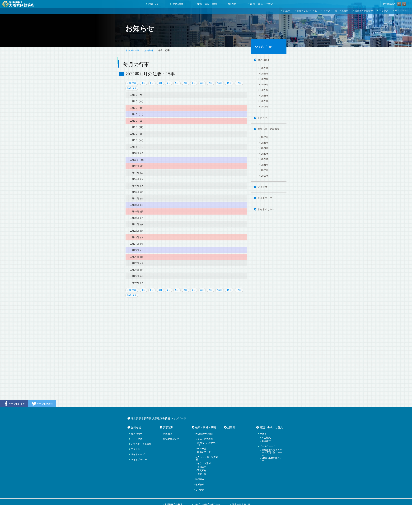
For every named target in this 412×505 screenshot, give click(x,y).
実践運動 (178, 4)
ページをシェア (17, 403)
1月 (143, 83)
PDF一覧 (201, 448)
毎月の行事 (264, 59)
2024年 (131, 88)
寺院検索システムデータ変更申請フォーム (272, 452)
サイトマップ (265, 198)
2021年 (264, 95)
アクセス (383, 11)
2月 (152, 83)
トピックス (264, 117)
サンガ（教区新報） (205, 439)
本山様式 (266, 437)
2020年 (264, 101)
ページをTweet (44, 403)
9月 (210, 83)
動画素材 (199, 479)
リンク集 (199, 489)
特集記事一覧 (204, 452)
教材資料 (199, 484)
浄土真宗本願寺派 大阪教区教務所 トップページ (158, 418)
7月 (194, 83)
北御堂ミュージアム (307, 11)
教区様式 (266, 441)
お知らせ (153, 4)
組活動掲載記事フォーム (272, 459)
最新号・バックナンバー (207, 443)
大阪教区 (167, 433)
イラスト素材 (204, 463)
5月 (177, 83)
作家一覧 (201, 474)
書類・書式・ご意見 (261, 4)
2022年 (132, 83)
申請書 (263, 433)
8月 (202, 83)
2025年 (264, 73)
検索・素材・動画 (207, 4)
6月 (185, 83)
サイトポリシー (266, 209)
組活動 (232, 4)
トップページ (132, 50)
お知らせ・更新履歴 (268, 129)
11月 (229, 83)
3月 (160, 83)
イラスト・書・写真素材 (335, 11)
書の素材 (201, 467)
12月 (238, 83)
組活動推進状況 (171, 439)
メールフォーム (268, 446)
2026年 (264, 68)
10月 (219, 83)
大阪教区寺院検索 (364, 11)
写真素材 (201, 470)
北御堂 (286, 11)
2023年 (264, 84)
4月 (168, 83)
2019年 (264, 106)
